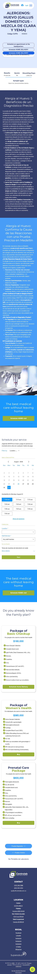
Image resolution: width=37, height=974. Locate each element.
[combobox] (18, 532)
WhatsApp (18, 949)
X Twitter (18, 946)
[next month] (29, 462)
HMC (13, 963)
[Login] (21, 5)
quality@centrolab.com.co (18, 891)
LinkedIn (18, 935)
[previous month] (8, 462)
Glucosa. (8, 656)
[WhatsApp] (32, 969)
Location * (5, 528)
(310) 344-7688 (18, 885)
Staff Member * (6, 536)
